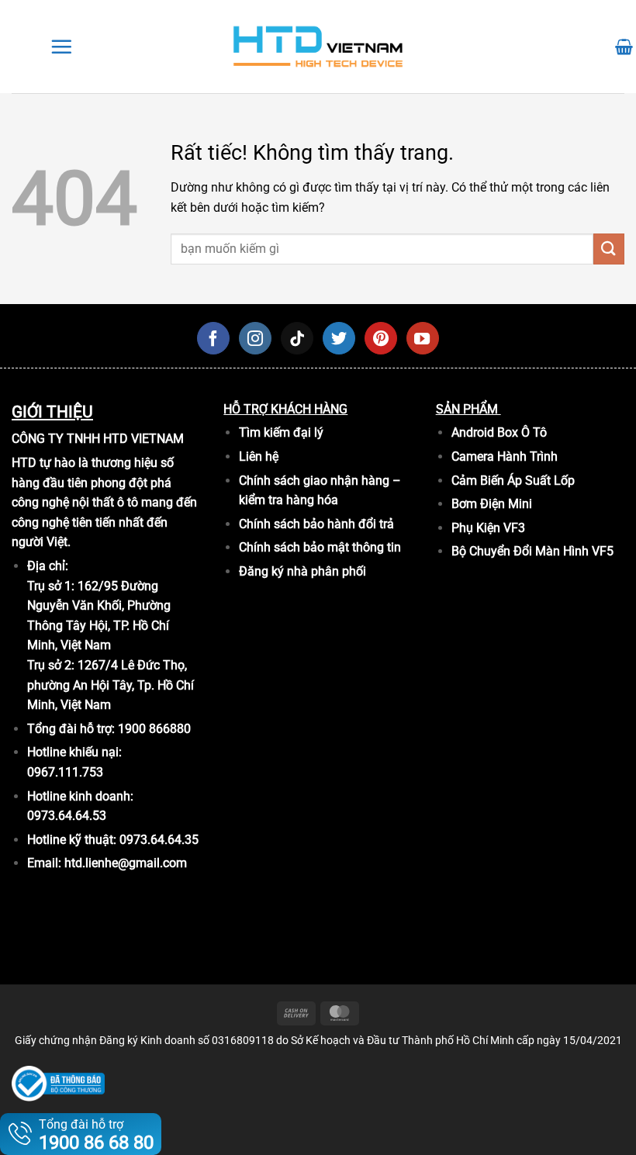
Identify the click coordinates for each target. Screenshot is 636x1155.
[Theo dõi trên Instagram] (255, 338)
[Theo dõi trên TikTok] (297, 338)
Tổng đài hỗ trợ (96, 1135)
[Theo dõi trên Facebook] (213, 338)
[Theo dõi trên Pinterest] (381, 338)
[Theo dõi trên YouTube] (422, 338)
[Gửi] (608, 248)
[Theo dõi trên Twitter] (339, 338)
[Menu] (61, 46)
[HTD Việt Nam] (318, 46)
